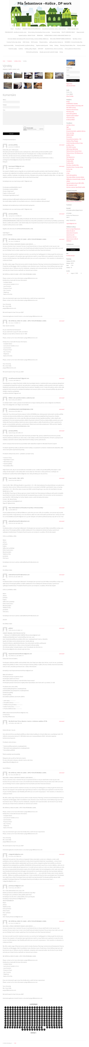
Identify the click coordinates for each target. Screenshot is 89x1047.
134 (37, 1018)
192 (61, 1023)
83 (29, 1014)
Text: (4, 110)
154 (27, 1020)
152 (22, 1020)
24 (61, 1007)
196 (13, 1025)
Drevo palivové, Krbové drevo (73, 49)
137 (44, 1018)
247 (37, 1029)
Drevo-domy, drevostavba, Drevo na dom (39, 32)
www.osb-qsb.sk (70, 231)
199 (20, 1025)
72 (61, 1012)
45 (54, 1009)
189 (54, 1023)
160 (42, 1020)
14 (37, 1007)
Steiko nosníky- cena (73, 29)
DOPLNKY (40, 49)
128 (22, 1018)
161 (44, 1020)
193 (5, 1025)
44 (51, 1009)
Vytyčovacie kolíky (8, 45)
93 (54, 1014)
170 (8, 1023)
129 (25, 1018)
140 (52, 1018)
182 (37, 1023)
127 (20, 1018)
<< (67, 273)
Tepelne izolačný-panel (42, 45)
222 (17, 1027)
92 (51, 1014)
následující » (33, 1032)
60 (32, 1012)
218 (8, 1027)
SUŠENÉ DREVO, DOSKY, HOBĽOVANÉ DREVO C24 (57, 35)
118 (57, 1016)
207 (39, 1025)
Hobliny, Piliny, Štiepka (72, 141)
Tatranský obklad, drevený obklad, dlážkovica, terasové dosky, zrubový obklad (75, 179)
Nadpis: (5, 105)
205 (35, 1025)
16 (42, 1007)
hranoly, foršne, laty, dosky (14, 42)
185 (44, 1023)
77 (15, 1014)
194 (8, 1025)
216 (61, 1025)
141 (54, 1018)
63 (39, 1012)
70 (56, 1012)
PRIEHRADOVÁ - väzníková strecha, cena (15, 32)
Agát (67, 127)
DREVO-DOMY (70, 135)
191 (59, 1023)
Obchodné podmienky (32, 52)
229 (34, 1027)
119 (59, 1016)
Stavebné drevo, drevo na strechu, (54, 49)
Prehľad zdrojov (70, 255)
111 (39, 1016)
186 (47, 1023)
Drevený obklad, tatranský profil (74, 105)
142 (57, 1018)
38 (37, 1009)
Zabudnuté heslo (70, 85)
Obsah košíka (69, 96)
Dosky (68, 101)
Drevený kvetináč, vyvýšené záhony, (24, 45)
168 (61, 1020)
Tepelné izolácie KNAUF (72, 115)
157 (35, 1020)
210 (47, 1025)
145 (5, 1020)
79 (20, 1014)
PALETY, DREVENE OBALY (68, 32)
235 (50, 1027)
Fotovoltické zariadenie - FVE (73, 139)
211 (49, 1025)
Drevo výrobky (70, 133)
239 (59, 1027)
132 (32, 1018)
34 (27, 1009)
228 (32, 1027)
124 (13, 1018)
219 (10, 1027)
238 (57, 1027)
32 (22, 1009)
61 (34, 1012)
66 (46, 1012)
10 (27, 1007)
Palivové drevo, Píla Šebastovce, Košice (74, 154)
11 (29, 1007)
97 (5, 1016)
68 (51, 1012)
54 (17, 1012)
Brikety (56, 45)
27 (10, 1009)
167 (59, 1020)
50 (8, 1012)
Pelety (51, 45)
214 (57, 1025)
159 (39, 1020)
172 (13, 1023)
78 (17, 1014)
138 (47, 1018)
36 (32, 1009)
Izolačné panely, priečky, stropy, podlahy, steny (74, 144)
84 (32, 1014)
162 (47, 1020)
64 (42, 1012)
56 (22, 1012)
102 (18, 1016)
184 (42, 1023)
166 (57, 1020)
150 (18, 1020)
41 (44, 1009)
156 (32, 1020)
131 (30, 1018)
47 (59, 1009)
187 (49, 1023)
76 (12, 1014)
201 (25, 1025)
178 (27, 1023)
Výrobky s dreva (77, 39)
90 (46, 1014)
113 (44, 1016)
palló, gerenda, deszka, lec (56, 42)
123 (10, 1018)
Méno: (4, 99)
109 (35, 1016)
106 (27, 1016)
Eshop (61, 52)
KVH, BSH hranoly (71, 107)
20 (51, 1007)
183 (39, 1023)
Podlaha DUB (69, 163)
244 (30, 1029)
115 (49, 1016)
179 (30, 1023)
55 (20, 1012)
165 (54, 1020)
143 (59, 1018)
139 (49, 1018)
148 (13, 1020)
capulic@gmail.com (71, 223)
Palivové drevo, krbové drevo (74, 151)
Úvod (12, 29)
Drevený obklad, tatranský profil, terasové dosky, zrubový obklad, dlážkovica (28, 39)
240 (62, 1027)
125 (15, 1018)
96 (61, 1014)
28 (12, 1009)
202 (27, 1025)
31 (20, 1009)
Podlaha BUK (69, 161)
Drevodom (69, 137)
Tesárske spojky (12, 49)
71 (59, 1012)
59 (29, 1012)
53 (15, 1012)
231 (39, 1027)
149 (15, 1020)
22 (56, 1007)
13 (34, 1007)
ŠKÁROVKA (40, 35)
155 (30, 1020)
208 (42, 1025)
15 (39, 1007)
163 (49, 1020)
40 (42, 1009)
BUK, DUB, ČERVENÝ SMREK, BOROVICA (60, 39)
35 (29, 1009)
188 (52, 1023)
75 (10, 1014)
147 (10, 1020)
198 (18, 1025)
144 (61, 1018)
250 (44, 1029)
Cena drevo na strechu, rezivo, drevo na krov (54, 29)
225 (25, 1027)
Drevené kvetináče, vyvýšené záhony (75, 131)
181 (35, 1023)
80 (22, 1014)
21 (54, 1007)
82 (27, 1014)
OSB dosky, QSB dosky (72, 149)
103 (20, 1016)
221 (15, 1027)
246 (35, 1029)
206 (37, 1025)
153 (25, 1020)
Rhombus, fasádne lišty (72, 165)
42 (46, 1009)
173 (15, 1023)
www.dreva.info (70, 235)
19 (49, 1007)
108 (32, 1016)
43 (49, 1009)
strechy (68, 171)
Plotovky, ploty (70, 111)
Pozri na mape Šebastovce (73, 229)
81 (25, 1014)
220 (12, 1027)
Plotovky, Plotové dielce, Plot (67, 45)
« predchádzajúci (33, 1004)
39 (39, 1009)
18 (46, 1007)
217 (5, 1027)
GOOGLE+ (69, 241)
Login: (68, 70)
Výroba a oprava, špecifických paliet (75, 187)
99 (10, 1016)
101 (15, 1016)
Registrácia (69, 84)
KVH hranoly (34, 42)
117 (54, 1016)
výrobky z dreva (17, 61)
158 (37, 1020)
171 (10, 1023)
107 (30, 1016)
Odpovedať (61, 145)
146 (8, 1020)
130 (27, 1018)
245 (32, 1029)
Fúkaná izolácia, (43, 42)
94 (56, 1014)
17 (44, 1007)
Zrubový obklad (81, 45)
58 (27, 1012)
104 (22, 1016)
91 (49, 1014)
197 (15, 1025)
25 (5, 1009)
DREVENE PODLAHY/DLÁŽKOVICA (31, 29)
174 (18, 1023)
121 (5, 1018)
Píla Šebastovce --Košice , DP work (44, 3)
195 (10, 1025)
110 (37, 1016)
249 (42, 1029)
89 (44, 1014)
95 (59, 1014)
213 (54, 1025)
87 (39, 1014)
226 (27, 1027)
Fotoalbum (18, 29)
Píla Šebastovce (70, 157)
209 (44, 1025)
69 (54, 1012)
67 (49, 1012)
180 (32, 1023)
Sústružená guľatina (71, 113)
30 (17, 1009)
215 (59, 1025)
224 (22, 1027)
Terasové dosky (56, 32)
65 (44, 1012)
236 (52, 1027)
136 (42, 1018)
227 (29, 1027)
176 (22, 1023)
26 (8, 1009)
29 (15, 1009)
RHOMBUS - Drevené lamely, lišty (73, 42)
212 (52, 1025)
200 (22, 1025)
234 (47, 1027)
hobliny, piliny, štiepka (30, 49)
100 (13, 1016)
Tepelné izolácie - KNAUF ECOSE (26, 35)
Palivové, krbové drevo (72, 109)
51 (10, 1012)
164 (52, 1020)
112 (42, 1016)
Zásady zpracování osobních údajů (49, 52)
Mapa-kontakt (80, 32)
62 (37, 1012)
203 (30, 1025)
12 (32, 1007)
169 (5, 1023)
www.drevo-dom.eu (71, 237)
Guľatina (21, 49)
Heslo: (68, 75)
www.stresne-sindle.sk (72, 239)
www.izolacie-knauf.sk (72, 233)
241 (22, 1029)
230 (37, 1027)
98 (8, 1016)
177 (25, 1023)
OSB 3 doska (26, 42)
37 (34, 1009)
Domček (68, 129)
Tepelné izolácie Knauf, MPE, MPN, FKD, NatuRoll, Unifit (75, 184)
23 (59, 1007)
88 (42, 1014)
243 (27, 1029)
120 (61, 1016)
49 (5, 1012)
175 (20, 1023)
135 (39, 1018)
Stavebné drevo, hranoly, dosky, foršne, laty (74, 168)
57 (25, 1012)
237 (54, 1027)
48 (61, 1009)
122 (8, 1018)
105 (25, 1016)
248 (39, 1029)
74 (8, 1014)
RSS (15, 1043)
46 (56, 1009)
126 (18, 1018)
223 (20, 1027)
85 (34, 1014)
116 (52, 1016)
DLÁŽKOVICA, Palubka (72, 103)
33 (25, 1009)
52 (12, 1012)
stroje (67, 173)
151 (20, 1020)
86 (37, 1014)
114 (47, 1016)
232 (42, 1027)
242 (25, 1029)
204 (32, 1025)
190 (57, 1023)
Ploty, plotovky (70, 159)
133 (35, 1018)
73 (5, 1014)
